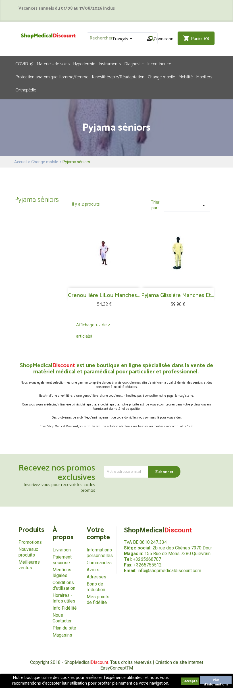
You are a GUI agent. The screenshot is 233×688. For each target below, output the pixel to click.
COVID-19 (24, 63)
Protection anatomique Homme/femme (51, 76)
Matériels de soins (53, 63)
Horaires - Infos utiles (64, 598)
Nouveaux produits (28, 552)
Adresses (96, 577)
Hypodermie (84, 63)
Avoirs (93, 569)
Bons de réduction (96, 586)
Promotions (30, 542)
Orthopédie (25, 89)
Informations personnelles (100, 552)
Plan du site (64, 628)
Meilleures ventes (29, 564)
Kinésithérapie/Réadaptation (118, 76)
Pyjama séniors (36, 200)
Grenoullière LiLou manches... (104, 295)
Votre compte (98, 533)
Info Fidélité (65, 608)
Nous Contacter (62, 618)
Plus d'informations (216, 680)
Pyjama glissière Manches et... (177, 295)
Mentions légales (62, 572)
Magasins (62, 635)
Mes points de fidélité (98, 599)
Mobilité (185, 76)
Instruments (110, 63)
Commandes (99, 562)
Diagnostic (134, 63)
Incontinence (159, 63)
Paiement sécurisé (62, 559)
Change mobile (161, 76)
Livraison (62, 550)
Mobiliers (204, 76)
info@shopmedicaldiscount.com (169, 570)
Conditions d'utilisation (64, 585)
